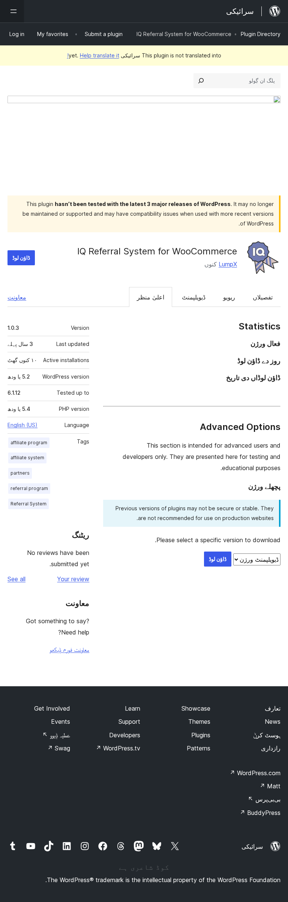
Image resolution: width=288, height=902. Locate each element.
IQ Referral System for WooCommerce (157, 251)
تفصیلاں (263, 297)
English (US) (23, 425)
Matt (270, 786)
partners (20, 473)
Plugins (200, 735)
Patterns (198, 748)
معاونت (17, 297)
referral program (29, 488)
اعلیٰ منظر (150, 297)
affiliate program (28, 442)
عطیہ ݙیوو (56, 735)
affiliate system (27, 457)
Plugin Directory (260, 34)
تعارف (272, 708)
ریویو (229, 297)
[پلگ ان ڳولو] (201, 80)
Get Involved (52, 708)
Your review (73, 579)
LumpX (228, 264)
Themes (199, 721)
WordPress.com (255, 773)
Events (60, 721)
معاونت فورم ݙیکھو (69, 649)
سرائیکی (252, 846)
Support (129, 721)
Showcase (196, 708)
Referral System (28, 504)
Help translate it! (93, 55)
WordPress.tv (118, 748)
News (272, 721)
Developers (124, 735)
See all (17, 579)
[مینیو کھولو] (12, 11)
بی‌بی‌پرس (264, 799)
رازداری (270, 748)
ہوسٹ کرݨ (266, 735)
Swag (58, 748)
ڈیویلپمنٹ (194, 297)
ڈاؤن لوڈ (21, 257)
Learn (132, 708)
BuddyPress (260, 812)
